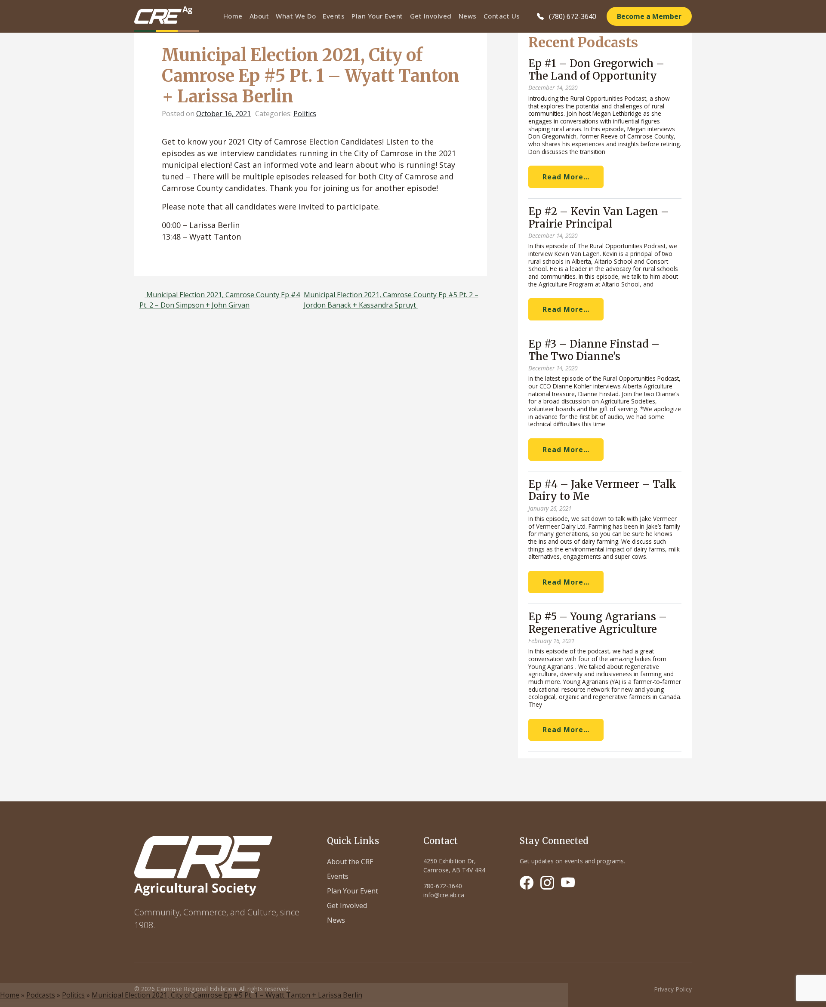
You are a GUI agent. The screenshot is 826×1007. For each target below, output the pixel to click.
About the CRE (350, 861)
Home (233, 16)
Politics (73, 995)
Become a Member (649, 16)
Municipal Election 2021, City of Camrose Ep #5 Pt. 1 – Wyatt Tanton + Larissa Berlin (227, 995)
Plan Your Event (377, 16)
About (259, 16)
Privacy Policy (673, 989)
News (468, 16)
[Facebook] (526, 882)
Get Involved (431, 16)
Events (334, 16)
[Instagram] (547, 882)
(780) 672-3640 (572, 16)
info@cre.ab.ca (443, 895)
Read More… (565, 177)
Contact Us (502, 16)
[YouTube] (568, 882)
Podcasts (40, 995)
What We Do (296, 16)
